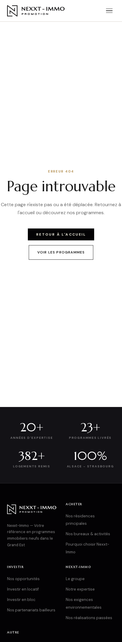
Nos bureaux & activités (88, 533)
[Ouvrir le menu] (109, 10)
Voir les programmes (61, 252)
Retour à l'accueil (61, 234)
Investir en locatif (23, 589)
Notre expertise (80, 589)
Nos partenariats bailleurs (31, 610)
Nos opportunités (23, 578)
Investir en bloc (21, 599)
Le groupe (75, 578)
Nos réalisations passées (89, 617)
